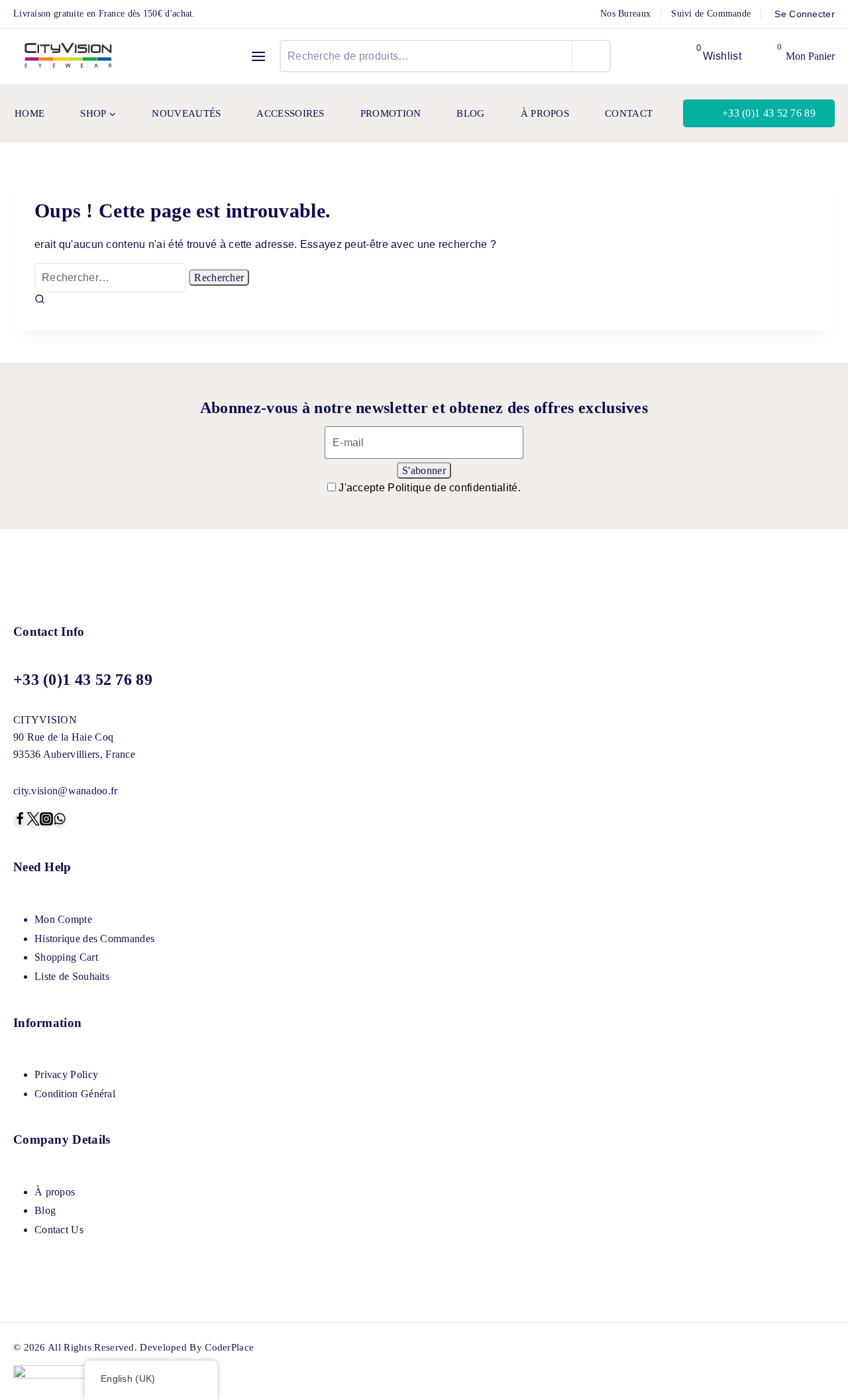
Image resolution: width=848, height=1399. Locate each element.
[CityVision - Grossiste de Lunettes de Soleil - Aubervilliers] (68, 56)
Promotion (390, 113)
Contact (629, 113)
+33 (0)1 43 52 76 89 (769, 113)
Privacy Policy (66, 1074)
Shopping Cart (66, 957)
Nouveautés (186, 113)
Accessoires (290, 113)
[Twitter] (33, 821)
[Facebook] (19, 821)
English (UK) (128, 1378)
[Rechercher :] (111, 277)
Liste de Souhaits (71, 976)
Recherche (591, 55)
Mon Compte (63, 919)
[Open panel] (258, 56)
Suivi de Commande (711, 14)
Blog (470, 113)
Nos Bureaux (625, 14)
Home (29, 113)
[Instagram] (46, 821)
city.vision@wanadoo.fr (65, 790)
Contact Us (58, 1229)
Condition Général (74, 1093)
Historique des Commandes (94, 938)
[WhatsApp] (59, 821)
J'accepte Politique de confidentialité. (430, 487)
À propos (545, 113)
